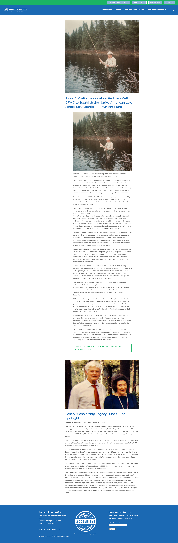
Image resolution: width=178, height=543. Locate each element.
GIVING (118, 10)
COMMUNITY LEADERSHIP (157, 10)
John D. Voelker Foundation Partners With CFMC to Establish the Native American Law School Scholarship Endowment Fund (98, 102)
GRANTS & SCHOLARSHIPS (134, 10)
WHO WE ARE (107, 10)
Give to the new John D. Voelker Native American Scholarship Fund (98, 348)
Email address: (114, 522)
